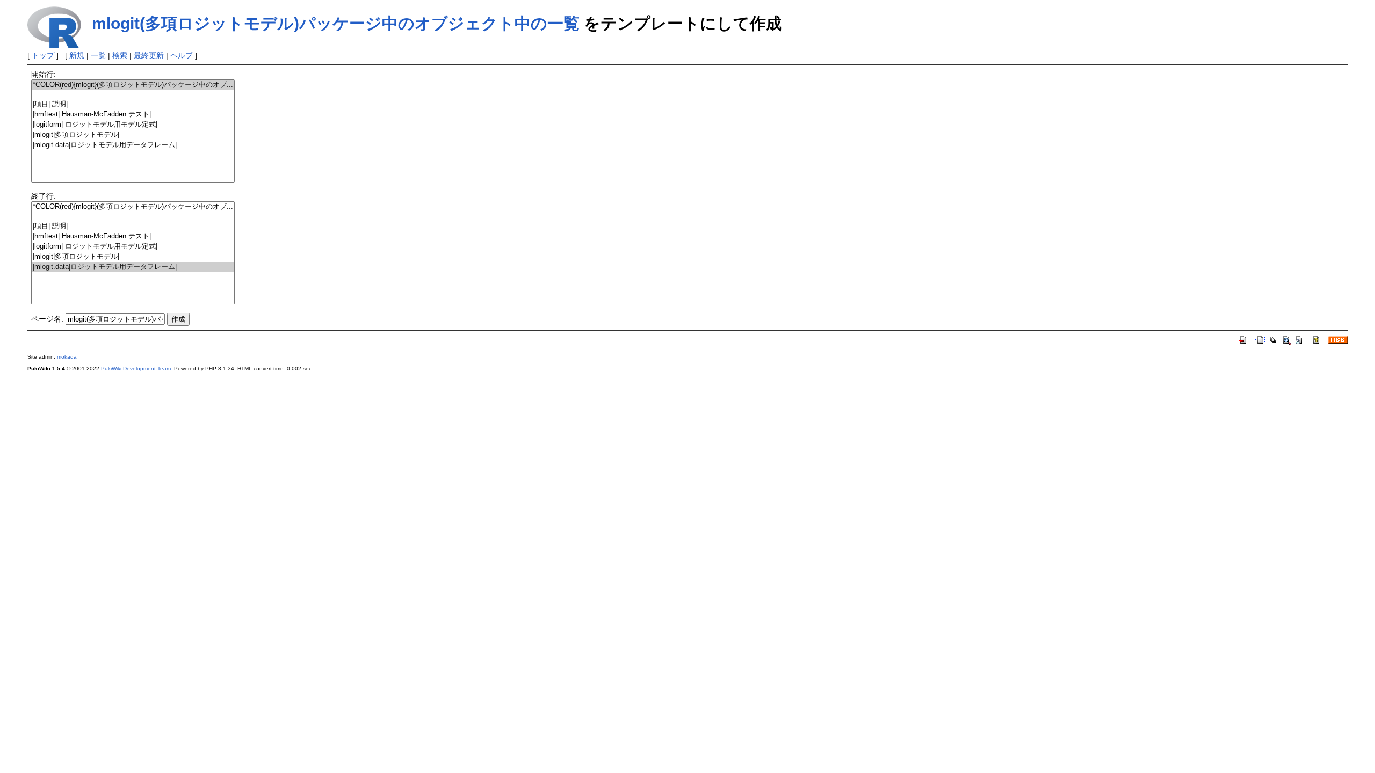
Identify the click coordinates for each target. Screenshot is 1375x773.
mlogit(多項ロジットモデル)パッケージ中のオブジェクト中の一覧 (336, 23)
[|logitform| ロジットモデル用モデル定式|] (133, 125)
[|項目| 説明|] (133, 104)
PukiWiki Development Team (136, 368)
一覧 (98, 55)
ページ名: (47, 319)
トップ (43, 55)
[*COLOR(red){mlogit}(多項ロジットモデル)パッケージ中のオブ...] (133, 85)
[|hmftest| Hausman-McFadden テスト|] (133, 115)
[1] (133, 94)
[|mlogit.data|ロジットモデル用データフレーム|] (133, 145)
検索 (119, 55)
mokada (67, 357)
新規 (76, 55)
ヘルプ (181, 55)
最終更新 (149, 55)
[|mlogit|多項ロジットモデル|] (133, 135)
